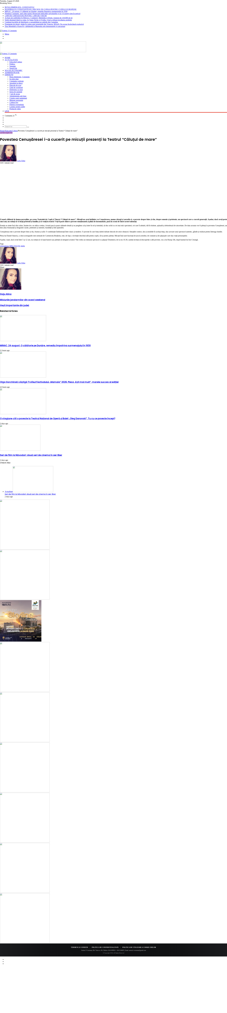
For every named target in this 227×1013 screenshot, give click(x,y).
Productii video (15, 109)
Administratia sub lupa (17, 96)
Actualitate (11, 60)
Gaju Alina (21, 161)
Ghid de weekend (16, 87)
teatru (23, 246)
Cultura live (13, 102)
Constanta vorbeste (16, 81)
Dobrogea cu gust (16, 90)
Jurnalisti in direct (16, 83)
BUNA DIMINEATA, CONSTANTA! (19, 7)
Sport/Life (13, 68)
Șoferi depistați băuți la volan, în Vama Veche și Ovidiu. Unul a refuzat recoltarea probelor (38, 20)
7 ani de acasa (14, 94)
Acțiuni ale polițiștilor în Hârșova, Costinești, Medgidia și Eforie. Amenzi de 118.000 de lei (38, 18)
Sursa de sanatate (15, 92)
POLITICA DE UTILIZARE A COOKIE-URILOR (139, 947)
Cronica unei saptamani (18, 98)
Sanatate (12, 66)
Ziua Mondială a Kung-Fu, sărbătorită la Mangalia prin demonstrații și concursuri (35, 26)
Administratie (12, 73)
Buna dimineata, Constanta (19, 77)
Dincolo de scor (15, 85)
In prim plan (14, 79)
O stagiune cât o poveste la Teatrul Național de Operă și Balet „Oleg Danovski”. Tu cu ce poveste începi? (57, 418)
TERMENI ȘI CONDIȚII (79, 947)
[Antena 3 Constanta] (8, 31)
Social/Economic (13, 70)
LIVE (7, 111)
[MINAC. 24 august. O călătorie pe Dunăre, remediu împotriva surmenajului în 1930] (23, 340)
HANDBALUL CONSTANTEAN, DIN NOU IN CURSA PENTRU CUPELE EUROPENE (40, 9)
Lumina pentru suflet (17, 107)
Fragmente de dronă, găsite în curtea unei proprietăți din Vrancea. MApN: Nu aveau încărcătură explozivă (44, 24)
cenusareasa (4, 246)
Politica (12, 64)
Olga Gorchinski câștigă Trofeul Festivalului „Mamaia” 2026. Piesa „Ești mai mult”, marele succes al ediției (59, 382)
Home (7, 58)
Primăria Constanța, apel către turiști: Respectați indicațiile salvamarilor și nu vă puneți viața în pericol (42, 14)
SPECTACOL (14, 246)
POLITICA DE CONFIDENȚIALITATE (105, 947)
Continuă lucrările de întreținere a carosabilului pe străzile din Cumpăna (31, 22)
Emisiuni (9, 75)
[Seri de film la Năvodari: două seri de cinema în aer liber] (20, 450)
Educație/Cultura (15, 62)
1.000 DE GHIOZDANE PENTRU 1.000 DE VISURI (26, 16)
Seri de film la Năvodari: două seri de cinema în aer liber (31, 455)
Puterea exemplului (16, 105)
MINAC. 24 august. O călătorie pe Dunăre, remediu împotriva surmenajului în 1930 (36, 11)
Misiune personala (16, 100)
